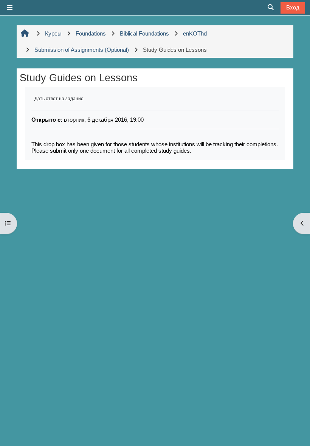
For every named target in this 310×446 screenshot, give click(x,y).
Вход (292, 7)
